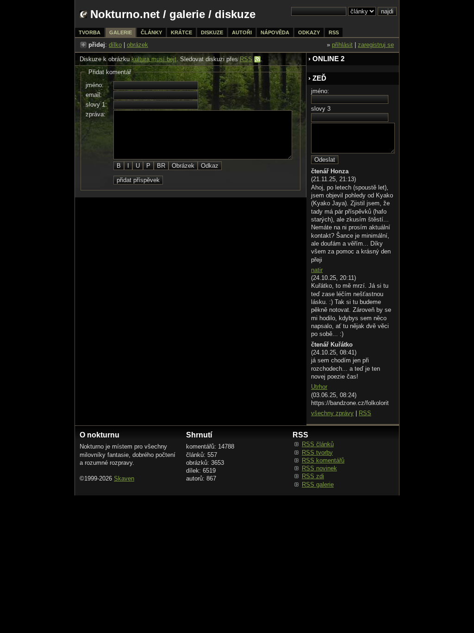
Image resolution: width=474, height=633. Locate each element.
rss (334, 32)
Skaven (124, 478)
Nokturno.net (125, 14)
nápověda (275, 32)
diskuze (212, 32)
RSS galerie (318, 484)
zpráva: (96, 114)
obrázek (137, 44)
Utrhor (319, 386)
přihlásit (342, 44)
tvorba (89, 32)
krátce (181, 32)
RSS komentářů (323, 460)
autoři (242, 32)
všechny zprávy (332, 413)
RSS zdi (313, 476)
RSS (246, 59)
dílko (115, 44)
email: (94, 94)
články (151, 32)
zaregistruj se (376, 44)
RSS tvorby (317, 452)
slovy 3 (321, 108)
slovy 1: (96, 104)
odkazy (309, 32)
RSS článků (318, 444)
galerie (187, 14)
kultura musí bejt (153, 59)
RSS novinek (319, 468)
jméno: (95, 85)
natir (317, 269)
